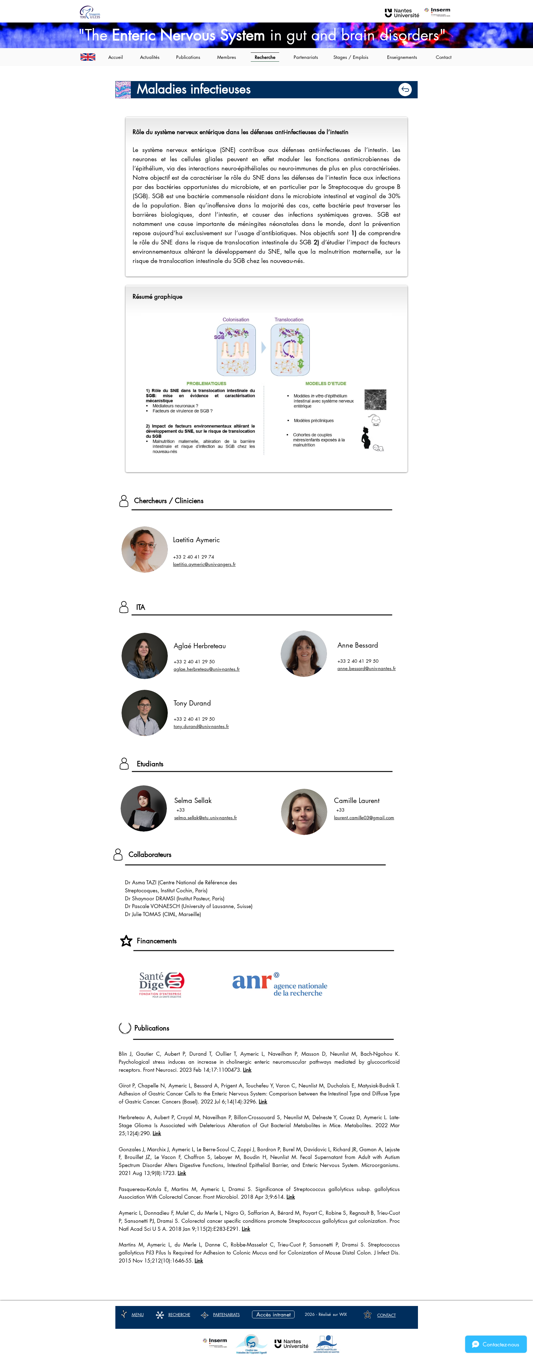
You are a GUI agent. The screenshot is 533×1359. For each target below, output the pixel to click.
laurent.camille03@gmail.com (364, 818)
